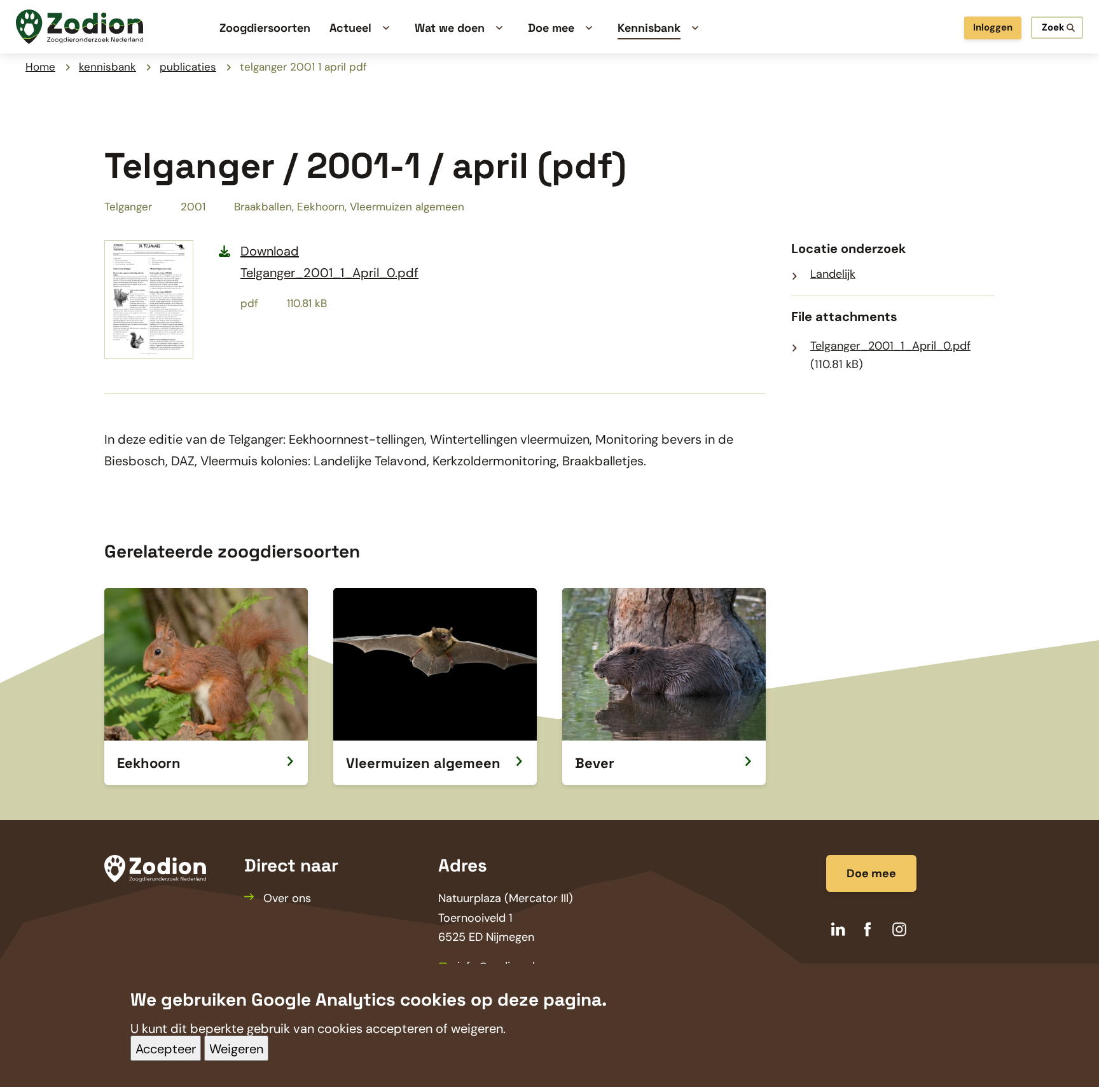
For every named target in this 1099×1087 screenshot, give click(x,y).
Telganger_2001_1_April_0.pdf (890, 345)
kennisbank (107, 67)
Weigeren (236, 1049)
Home (40, 67)
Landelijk (832, 274)
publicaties (188, 67)
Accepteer (165, 1049)
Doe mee (871, 873)
